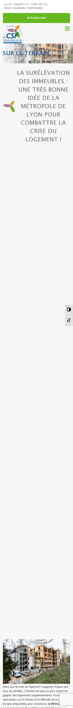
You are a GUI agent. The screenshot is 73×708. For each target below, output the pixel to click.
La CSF (8, 4)
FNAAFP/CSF (21, 4)
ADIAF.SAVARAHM (14, 8)
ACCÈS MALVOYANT (36, 18)
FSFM (34, 4)
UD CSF (43, 4)
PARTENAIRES (35, 8)
